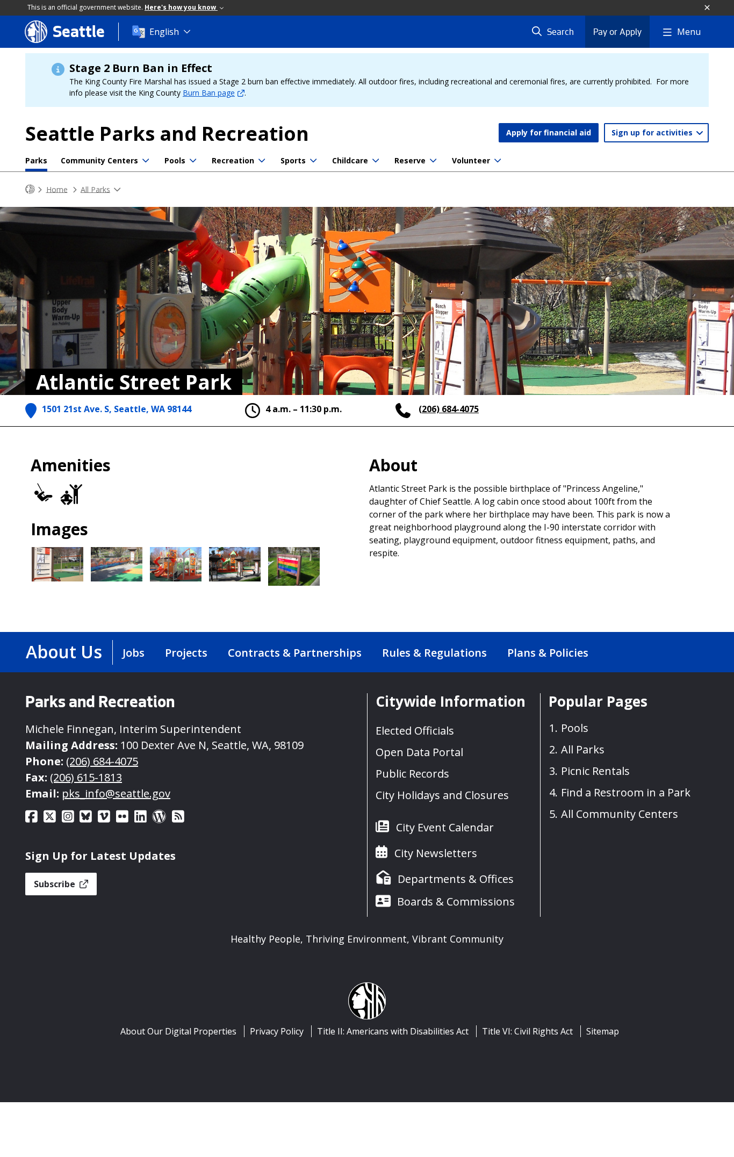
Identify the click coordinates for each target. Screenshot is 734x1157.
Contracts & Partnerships (295, 652)
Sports (293, 160)
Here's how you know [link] (181, 7)
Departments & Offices (456, 879)
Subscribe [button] (55, 884)
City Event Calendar (445, 827)
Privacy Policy (277, 1031)
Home (57, 189)
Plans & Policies (547, 652)
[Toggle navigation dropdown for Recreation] (261, 160)
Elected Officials (415, 730)
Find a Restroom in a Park (625, 792)
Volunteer (471, 160)
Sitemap (602, 1031)
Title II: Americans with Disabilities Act (393, 1031)
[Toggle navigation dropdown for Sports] (313, 160)
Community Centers (99, 160)
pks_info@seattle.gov (116, 793)
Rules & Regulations (434, 652)
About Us (64, 651)
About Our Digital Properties (178, 1031)
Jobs (134, 652)
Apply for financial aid (548, 132)
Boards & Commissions (456, 901)
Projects (186, 652)
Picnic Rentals (595, 771)
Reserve (410, 160)
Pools (174, 160)
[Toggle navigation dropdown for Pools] (193, 160)
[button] (707, 8)
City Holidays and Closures (442, 795)
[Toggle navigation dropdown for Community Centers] (145, 160)
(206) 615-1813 (86, 777)
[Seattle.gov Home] (30, 189)
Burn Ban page (209, 93)
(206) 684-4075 (449, 409)
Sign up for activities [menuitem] (653, 132)
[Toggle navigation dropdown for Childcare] (375, 160)
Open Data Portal (419, 752)
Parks (36, 160)
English (164, 32)
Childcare (350, 160)
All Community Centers (619, 814)
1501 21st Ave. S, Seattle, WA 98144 (116, 409)
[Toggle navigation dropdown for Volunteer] (497, 160)
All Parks (95, 189)
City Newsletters (435, 853)
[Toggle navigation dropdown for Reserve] (433, 160)
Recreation (233, 160)
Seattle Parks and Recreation (167, 133)
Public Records (412, 773)
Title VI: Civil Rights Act (527, 1031)
